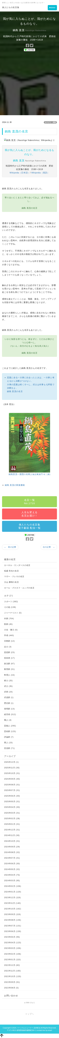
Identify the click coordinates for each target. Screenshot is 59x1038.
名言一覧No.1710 (29, 502)
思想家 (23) (9, 652)
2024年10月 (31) (12, 841)
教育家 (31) (9, 669)
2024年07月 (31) (12, 858)
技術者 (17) (9, 658)
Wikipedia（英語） (40, 172)
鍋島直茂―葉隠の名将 (29, 474)
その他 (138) (10, 607)
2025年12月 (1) (11, 762)
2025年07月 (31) (12, 790)
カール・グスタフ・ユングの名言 (19, 588)
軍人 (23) (8, 742)
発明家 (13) (9, 709)
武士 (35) (8, 686)
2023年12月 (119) (12, 897)
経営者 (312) (10, 714)
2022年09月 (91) (12, 982)
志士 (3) (8, 647)
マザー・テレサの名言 (14, 576)
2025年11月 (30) (12, 768)
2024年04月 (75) (12, 875)
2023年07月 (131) (12, 926)
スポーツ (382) (11, 601)
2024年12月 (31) (12, 830)
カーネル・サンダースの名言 (17, 565)
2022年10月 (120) (12, 976)
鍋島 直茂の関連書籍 (15, 485)
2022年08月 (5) (11, 988)
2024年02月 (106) (12, 886)
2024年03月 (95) (12, 880)
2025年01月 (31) (12, 824)
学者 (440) (9, 635)
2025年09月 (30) (12, 779)
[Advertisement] (29, 84)
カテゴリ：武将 (50, 122)
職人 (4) (8, 720)
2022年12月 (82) (12, 965)
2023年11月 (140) (12, 903)
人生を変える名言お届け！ (29, 514)
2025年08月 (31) (12, 785)
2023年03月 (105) (12, 948)
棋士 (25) (8, 680)
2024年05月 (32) (12, 869)
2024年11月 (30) (12, 835)
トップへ (29, 1014)
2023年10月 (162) (12, 909)
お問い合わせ (11, 995)
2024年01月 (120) (12, 892)
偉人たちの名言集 (10, 7)
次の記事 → (49, 547)
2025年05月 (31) (12, 801)
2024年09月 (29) (12, 847)
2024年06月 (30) (12, 863)
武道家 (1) (9, 697)
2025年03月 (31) (12, 813)
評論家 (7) (9, 737)
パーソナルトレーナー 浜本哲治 (28, 1028)
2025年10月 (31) (12, 773)
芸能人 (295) (10, 726)
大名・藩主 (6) (11, 630)
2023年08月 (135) (12, 920)
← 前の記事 (10, 547)
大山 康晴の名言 (11, 582)
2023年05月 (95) (12, 937)
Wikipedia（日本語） (20, 172)
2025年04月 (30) (12, 807)
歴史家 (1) (9, 703)
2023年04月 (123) (12, 942)
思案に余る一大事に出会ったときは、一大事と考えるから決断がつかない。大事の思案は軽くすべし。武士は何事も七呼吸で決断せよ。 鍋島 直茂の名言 (30, 384)
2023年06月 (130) (12, 931)
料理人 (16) (9, 675)
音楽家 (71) (9, 748)
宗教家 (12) (9, 641)
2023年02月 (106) (12, 954)
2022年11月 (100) (12, 971)
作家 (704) (9, 618)
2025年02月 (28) (12, 818)
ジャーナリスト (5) (13, 613)
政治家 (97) (9, 663)
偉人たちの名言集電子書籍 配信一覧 (29, 526)
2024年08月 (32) (12, 852)
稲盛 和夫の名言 (11, 571)
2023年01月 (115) (12, 959)
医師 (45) (8, 624)
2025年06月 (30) (12, 796)
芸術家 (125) (10, 731)
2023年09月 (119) (12, 914)
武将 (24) (8, 692)
